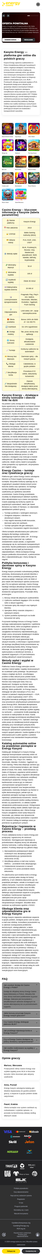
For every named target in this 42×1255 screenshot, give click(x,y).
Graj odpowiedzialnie (21, 1192)
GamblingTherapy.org (21, 1226)
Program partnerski (21, 1206)
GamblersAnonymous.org (21, 1223)
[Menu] (38, 4)
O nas (21, 1203)
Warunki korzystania (21, 1213)
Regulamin (21, 1199)
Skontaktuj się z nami (21, 1210)
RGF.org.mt (21, 1229)
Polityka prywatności (21, 1188)
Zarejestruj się (31, 1251)
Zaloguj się (11, 1251)
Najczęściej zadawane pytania (21, 1195)
